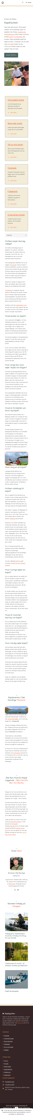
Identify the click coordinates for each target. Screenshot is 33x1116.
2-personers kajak (16, 215)
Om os (6, 1061)
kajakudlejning (9, 34)
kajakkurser (22, 32)
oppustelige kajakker (15, 822)
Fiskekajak (13, 192)
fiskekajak (12, 884)
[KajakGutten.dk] (2, 2)
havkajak (13, 265)
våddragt (12, 519)
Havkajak (12, 168)
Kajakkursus (7, 1072)
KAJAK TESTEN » (11, 55)
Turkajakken (8, 290)
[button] (23, 2)
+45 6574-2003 (9, 1084)
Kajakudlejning (8, 1069)
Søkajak (6, 1050)
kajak (12, 44)
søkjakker (13, 826)
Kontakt (6, 1064)
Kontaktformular (9, 1082)
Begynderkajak (8, 1041)
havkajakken (17, 753)
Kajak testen (7, 1066)
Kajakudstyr (7, 1075)
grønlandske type (21, 305)
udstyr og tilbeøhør (16, 37)
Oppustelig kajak (16, 100)
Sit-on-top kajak (15, 145)
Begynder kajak (15, 123)
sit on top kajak (13, 719)
